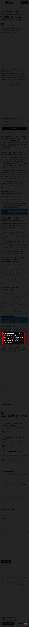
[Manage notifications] (25, 624)
